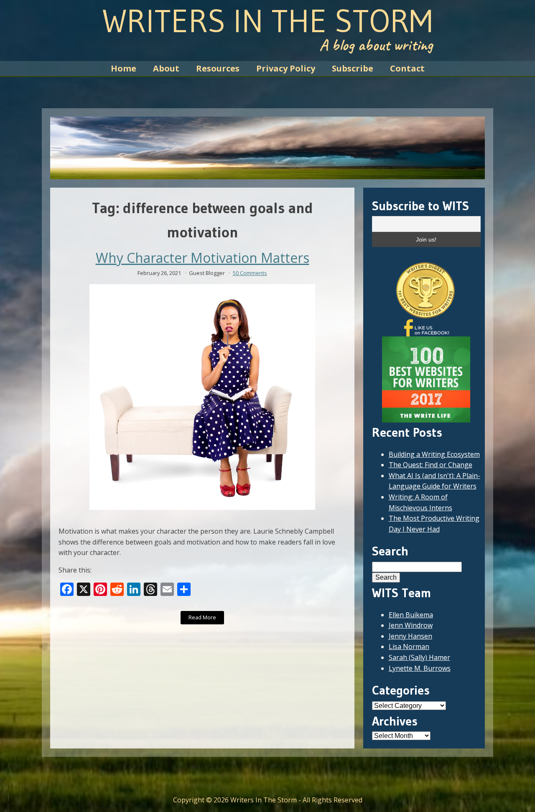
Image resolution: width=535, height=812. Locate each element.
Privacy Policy (285, 68)
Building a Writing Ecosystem (434, 454)
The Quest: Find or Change (430, 464)
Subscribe (352, 68)
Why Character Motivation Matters (202, 258)
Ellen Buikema (411, 614)
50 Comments (250, 273)
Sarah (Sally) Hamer (419, 657)
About (166, 68)
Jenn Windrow (411, 625)
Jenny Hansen (410, 636)
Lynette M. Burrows (420, 668)
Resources (217, 68)
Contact (407, 68)
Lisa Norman (409, 646)
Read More (202, 617)
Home (123, 68)
